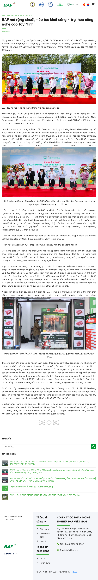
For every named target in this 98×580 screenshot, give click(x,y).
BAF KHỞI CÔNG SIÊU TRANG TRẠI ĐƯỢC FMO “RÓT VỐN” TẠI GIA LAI (45, 495)
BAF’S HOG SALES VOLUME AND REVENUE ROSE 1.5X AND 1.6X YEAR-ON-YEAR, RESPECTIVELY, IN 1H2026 (49, 462)
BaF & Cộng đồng (9, 16)
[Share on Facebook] (40, 422)
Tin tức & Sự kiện (25, 16)
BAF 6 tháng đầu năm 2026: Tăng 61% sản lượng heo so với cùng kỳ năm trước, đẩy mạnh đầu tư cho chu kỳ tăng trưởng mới (52, 471)
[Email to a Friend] (49, 422)
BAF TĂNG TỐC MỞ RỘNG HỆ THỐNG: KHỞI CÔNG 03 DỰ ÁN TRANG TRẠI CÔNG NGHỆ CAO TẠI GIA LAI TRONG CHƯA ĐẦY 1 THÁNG (53, 479)
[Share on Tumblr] (58, 422)
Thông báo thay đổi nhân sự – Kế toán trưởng (31, 487)
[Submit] (93, 446)
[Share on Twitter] (44, 422)
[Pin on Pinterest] (54, 422)
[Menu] (93, 4)
